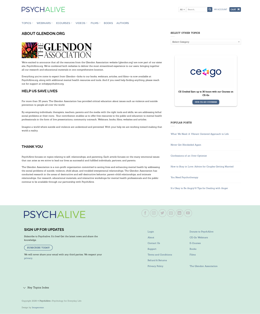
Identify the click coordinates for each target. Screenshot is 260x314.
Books (108, 23)
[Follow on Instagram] (154, 213)
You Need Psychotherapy (184, 177)
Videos (80, 23)
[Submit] (209, 9)
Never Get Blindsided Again (186, 144)
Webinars (44, 23)
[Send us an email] (171, 213)
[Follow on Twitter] (162, 213)
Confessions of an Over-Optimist (189, 155)
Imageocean (38, 307)
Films (95, 23)
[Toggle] (24, 288)
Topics (26, 23)
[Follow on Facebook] (145, 213)
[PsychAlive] (43, 9)
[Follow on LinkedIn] (179, 213)
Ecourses (63, 23)
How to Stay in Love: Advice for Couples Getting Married (202, 166)
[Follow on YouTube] (188, 213)
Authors (122, 23)
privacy (28, 258)
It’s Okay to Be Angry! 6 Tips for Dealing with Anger (199, 188)
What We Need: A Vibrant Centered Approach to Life (200, 133)
